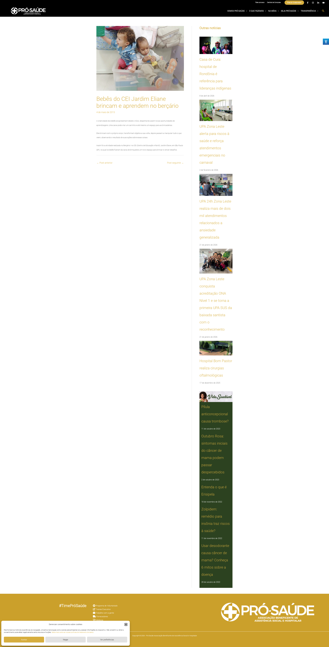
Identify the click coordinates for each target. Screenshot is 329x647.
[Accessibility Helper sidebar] (326, 42)
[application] (246, 11)
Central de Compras (274, 2)
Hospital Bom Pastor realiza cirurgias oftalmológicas (215, 368)
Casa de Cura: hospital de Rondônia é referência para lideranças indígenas (215, 73)
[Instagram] (313, 3)
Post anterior (104, 162)
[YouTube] (323, 3)
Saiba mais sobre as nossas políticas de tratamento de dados (72, 632)
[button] (126, 624)
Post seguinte (175, 162)
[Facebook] (308, 3)
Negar (65, 640)
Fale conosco (259, 2)
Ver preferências (107, 640)
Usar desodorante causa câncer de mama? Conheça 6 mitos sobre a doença (215, 560)
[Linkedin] (318, 3)
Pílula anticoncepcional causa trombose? (215, 414)
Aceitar (24, 640)
